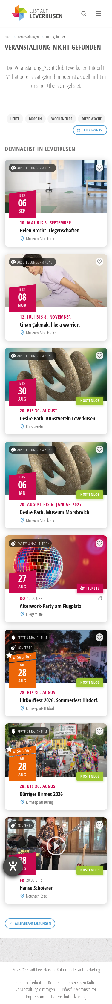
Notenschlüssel (37, 896)
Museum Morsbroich (41, 238)
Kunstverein (34, 426)
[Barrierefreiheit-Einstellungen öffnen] (13, 866)
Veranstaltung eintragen (35, 989)
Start (8, 36)
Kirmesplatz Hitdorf (40, 708)
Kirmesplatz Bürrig (39, 802)
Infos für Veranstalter (79, 989)
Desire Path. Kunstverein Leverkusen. (58, 418)
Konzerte (24, 647)
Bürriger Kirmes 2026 (41, 794)
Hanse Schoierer (36, 887)
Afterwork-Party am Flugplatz (50, 606)
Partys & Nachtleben (33, 543)
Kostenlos (89, 400)
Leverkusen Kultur (82, 982)
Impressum (35, 996)
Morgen (35, 118)
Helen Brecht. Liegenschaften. (50, 230)
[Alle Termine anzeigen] (100, 598)
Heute (14, 118)
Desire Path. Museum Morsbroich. (55, 512)
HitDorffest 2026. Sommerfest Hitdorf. (59, 699)
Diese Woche (92, 118)
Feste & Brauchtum (32, 637)
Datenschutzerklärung (68, 996)
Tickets (92, 588)
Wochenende (61, 118)
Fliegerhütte (34, 614)
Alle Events (93, 130)
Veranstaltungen (28, 36)
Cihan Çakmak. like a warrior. (50, 324)
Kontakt (54, 982)
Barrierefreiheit (28, 982)
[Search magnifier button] (83, 13)
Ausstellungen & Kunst (35, 168)
